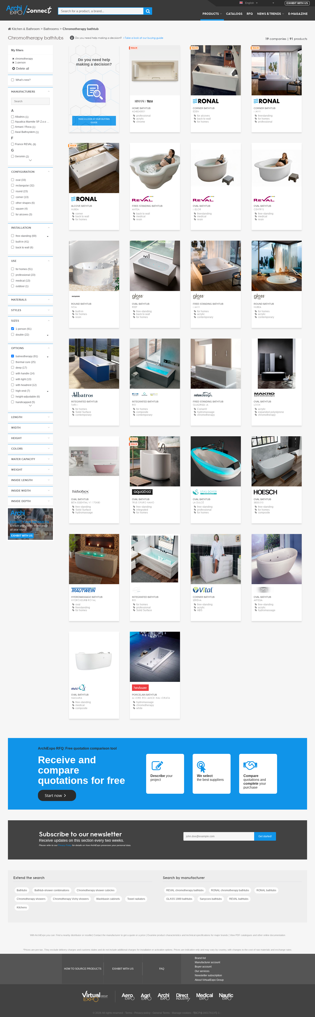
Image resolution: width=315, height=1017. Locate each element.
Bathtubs (22, 890)
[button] (30, 91)
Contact (155, 52)
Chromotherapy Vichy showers (71, 898)
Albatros (21, 116)
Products (210, 13)
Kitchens (22, 907)
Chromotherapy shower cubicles (95, 890)
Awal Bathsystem (27, 132)
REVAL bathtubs (238, 898)
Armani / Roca (25, 127)
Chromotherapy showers (31, 898)
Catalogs (234, 13)
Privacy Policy (65, 845)
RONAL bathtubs (266, 890)
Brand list (200, 958)
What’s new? (23, 79)
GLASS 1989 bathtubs (179, 898)
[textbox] (101, 11)
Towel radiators (136, 898)
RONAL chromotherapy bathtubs (230, 890)
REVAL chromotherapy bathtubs (185, 890)
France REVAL (25, 144)
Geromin (22, 156)
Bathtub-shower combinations (51, 890)
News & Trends (269, 13)
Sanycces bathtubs (211, 898)
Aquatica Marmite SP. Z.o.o (32, 121)
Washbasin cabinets (108, 898)
